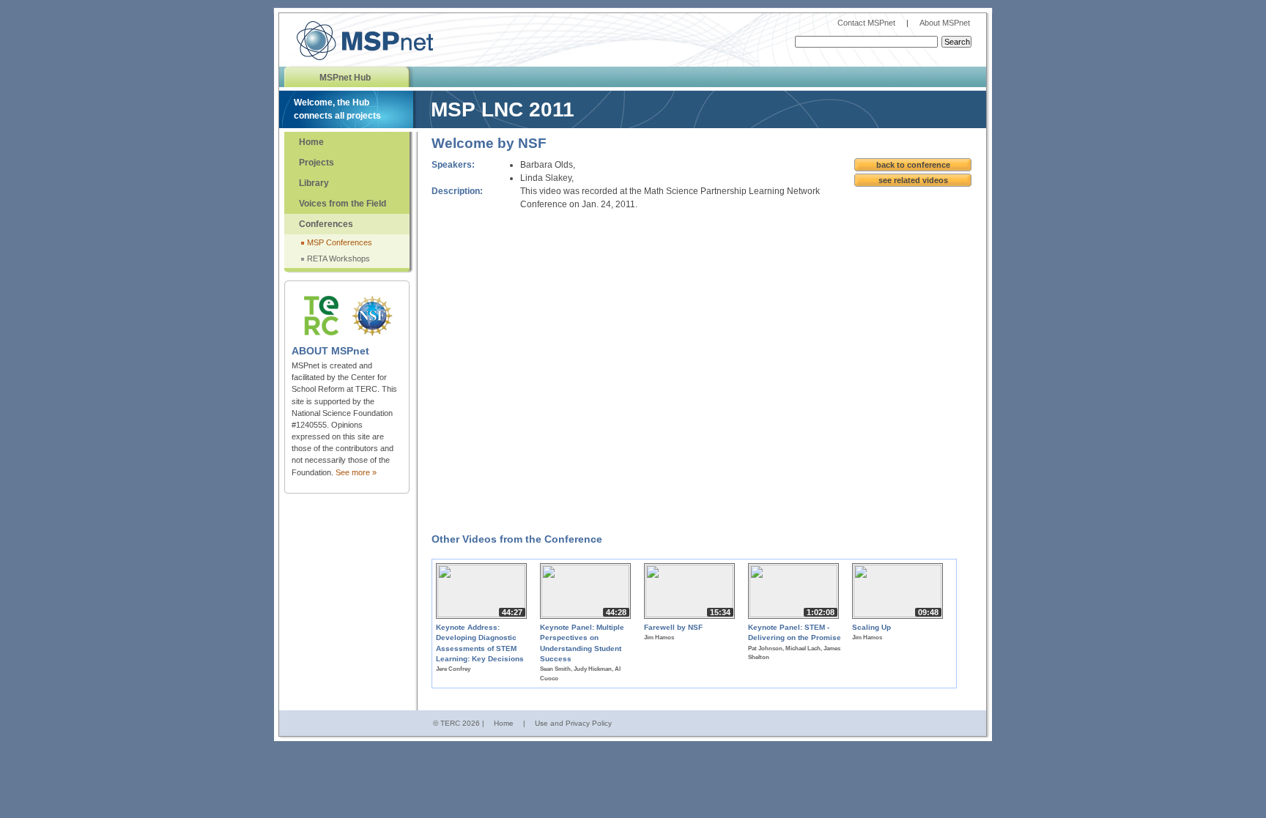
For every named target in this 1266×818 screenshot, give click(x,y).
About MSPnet (944, 22)
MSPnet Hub (345, 77)
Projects (316, 162)
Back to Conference (913, 164)
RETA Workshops (338, 258)
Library (314, 183)
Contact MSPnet (867, 22)
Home (311, 142)
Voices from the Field (342, 203)
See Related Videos (913, 180)
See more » (356, 472)
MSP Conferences (339, 242)
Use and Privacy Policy (573, 723)
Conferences (326, 224)
